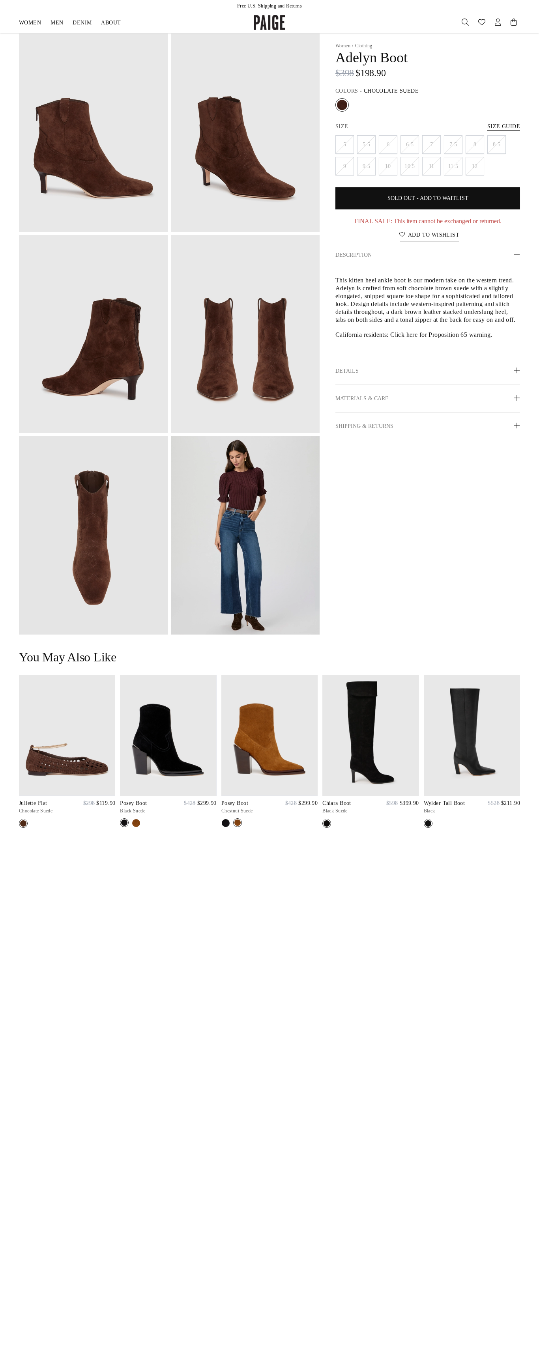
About (111, 23)
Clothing (363, 46)
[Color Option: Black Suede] (124, 823)
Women (30, 23)
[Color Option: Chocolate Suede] (342, 105)
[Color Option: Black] (428, 823)
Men (57, 23)
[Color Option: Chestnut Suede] (136, 823)
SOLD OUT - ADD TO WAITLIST (427, 198)
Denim (82, 23)
